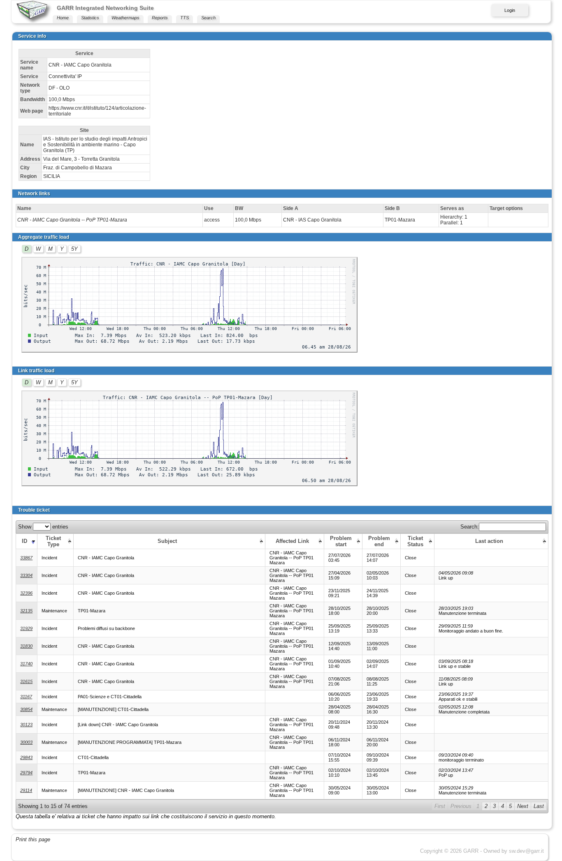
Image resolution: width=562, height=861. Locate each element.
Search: (469, 527)
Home (63, 17)
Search (208, 17)
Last (539, 806)
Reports (160, 17)
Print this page (33, 839)
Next (522, 806)
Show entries (43, 527)
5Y (74, 249)
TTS (184, 17)
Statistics (90, 17)
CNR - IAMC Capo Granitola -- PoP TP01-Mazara (72, 220)
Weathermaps (125, 17)
